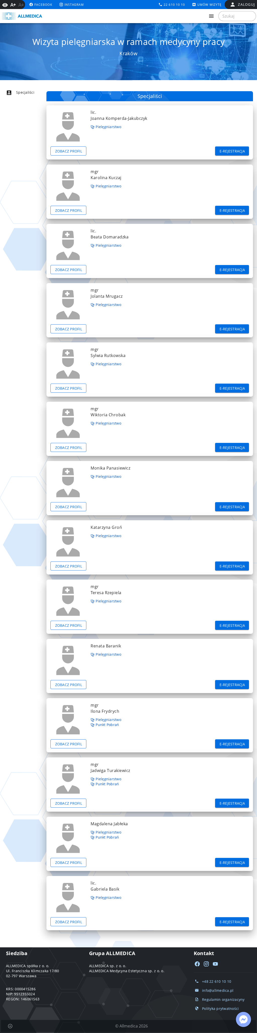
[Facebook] (197, 963)
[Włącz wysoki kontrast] (5, 4)
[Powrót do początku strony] (10, 1026)
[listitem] (29, 92)
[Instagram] (206, 963)
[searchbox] (237, 16)
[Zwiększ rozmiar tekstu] (13, 5)
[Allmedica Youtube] (215, 963)
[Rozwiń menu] (211, 16)
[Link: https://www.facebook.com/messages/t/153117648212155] (243, 1019)
